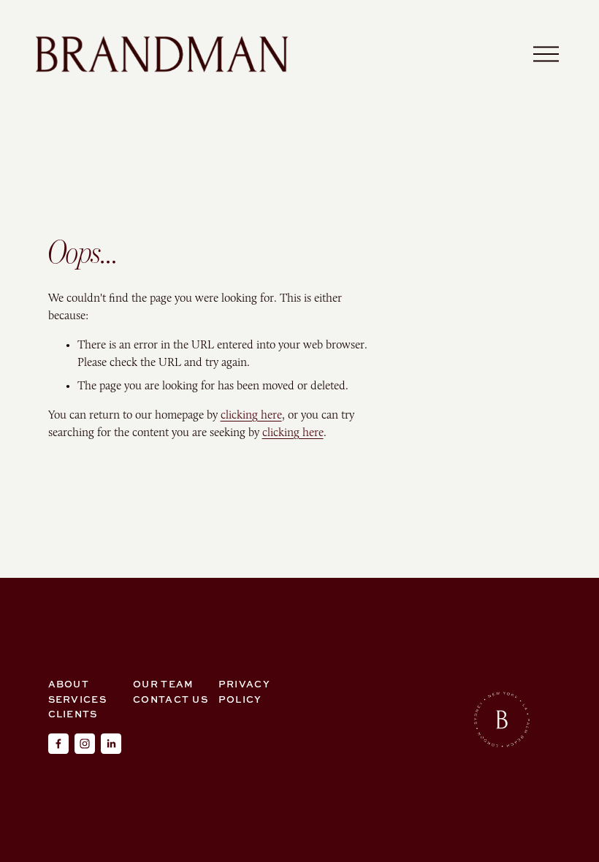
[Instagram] (85, 743)
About (68, 683)
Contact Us (170, 699)
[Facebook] (58, 743)
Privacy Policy (244, 691)
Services (77, 699)
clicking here (251, 415)
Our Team (163, 683)
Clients (73, 713)
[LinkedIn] (111, 743)
